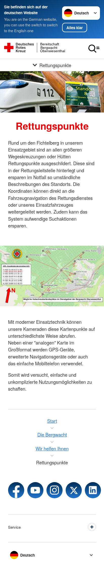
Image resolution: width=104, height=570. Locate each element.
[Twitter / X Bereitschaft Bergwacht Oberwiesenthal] (74, 490)
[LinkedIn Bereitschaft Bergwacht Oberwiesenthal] (93, 490)
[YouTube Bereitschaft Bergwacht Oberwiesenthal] (35, 490)
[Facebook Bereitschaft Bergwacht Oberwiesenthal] (16, 490)
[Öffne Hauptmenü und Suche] (94, 49)
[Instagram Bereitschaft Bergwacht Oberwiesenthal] (54, 490)
